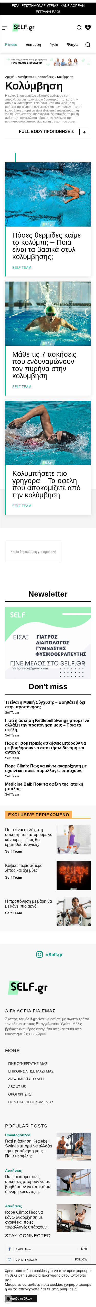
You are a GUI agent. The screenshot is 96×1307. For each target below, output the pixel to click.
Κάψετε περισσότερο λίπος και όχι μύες (23, 868)
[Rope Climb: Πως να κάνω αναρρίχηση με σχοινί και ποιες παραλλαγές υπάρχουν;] (74, 1218)
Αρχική (10, 77)
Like (84, 1248)
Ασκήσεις (13, 1170)
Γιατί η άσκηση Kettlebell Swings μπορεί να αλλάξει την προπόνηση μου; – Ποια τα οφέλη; (47, 725)
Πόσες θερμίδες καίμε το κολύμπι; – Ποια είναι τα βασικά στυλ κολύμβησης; (46, 246)
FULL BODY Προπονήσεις (46, 131)
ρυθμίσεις (68, 1289)
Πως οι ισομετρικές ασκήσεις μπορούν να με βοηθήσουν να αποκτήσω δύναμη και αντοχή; (45, 747)
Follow (81, 1259)
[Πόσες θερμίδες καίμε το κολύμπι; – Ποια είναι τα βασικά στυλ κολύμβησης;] (48, 194)
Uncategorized (17, 1135)
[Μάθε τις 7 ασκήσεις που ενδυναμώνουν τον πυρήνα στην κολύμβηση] (48, 314)
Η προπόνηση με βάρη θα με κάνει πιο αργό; (28, 903)
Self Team (21, 268)
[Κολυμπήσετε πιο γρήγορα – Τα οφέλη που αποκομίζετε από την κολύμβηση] (48, 433)
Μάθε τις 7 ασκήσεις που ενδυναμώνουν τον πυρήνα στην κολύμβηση (44, 365)
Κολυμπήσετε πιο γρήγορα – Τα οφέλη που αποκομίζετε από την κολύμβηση (46, 484)
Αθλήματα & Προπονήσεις (36, 77)
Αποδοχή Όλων (21, 1298)
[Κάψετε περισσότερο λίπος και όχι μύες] (74, 875)
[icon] (40, 956)
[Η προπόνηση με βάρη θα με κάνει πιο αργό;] (74, 911)
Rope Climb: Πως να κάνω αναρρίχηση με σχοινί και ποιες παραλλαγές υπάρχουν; (46, 768)
